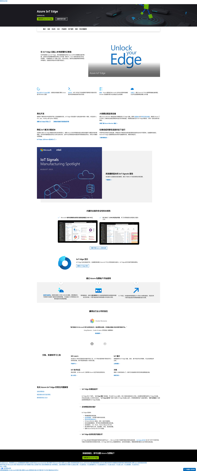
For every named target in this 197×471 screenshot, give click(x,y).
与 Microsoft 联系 (14, 470)
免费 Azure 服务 (65, 463)
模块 (100, 92)
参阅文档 (116, 375)
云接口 (132, 92)
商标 (35, 470)
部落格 (29, 464)
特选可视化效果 (145, 116)
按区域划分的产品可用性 (43, 394)
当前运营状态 (40, 391)
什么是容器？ (128, 464)
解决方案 (107, 463)
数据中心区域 (29, 463)
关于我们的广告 (41, 470)
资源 (76, 29)
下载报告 (108, 180)
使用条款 (31, 470)
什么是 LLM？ (120, 464)
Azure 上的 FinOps (85, 463)
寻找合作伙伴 (20, 464)
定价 (58, 29)
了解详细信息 (103, 137)
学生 (40, 464)
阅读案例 (97, 333)
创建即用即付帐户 (61, 19)
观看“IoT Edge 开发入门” (44, 121)
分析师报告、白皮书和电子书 (60, 464)
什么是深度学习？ (102, 464)
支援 (133, 463)
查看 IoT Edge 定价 (82, 266)
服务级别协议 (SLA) (42, 397)
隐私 (20, 470)
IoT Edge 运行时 (141, 440)
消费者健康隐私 (4, 470)
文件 (25, 464)
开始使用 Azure (13, 463)
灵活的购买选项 (75, 463)
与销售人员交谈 (190, 469)
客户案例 (70, 29)
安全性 (53, 29)
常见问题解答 (83, 29)
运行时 (70, 92)
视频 (69, 464)
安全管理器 (88, 417)
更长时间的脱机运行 (90, 419)
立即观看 (116, 363)
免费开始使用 (47, 295)
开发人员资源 (34, 464)
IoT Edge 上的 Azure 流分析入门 (46, 139)
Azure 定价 (58, 463)
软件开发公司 (3, 464)
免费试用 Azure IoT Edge (45, 19)
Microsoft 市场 (12, 464)
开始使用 (64, 29)
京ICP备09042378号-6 (52, 470)
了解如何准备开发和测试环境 (61, 121)
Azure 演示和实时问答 (140, 463)
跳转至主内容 (3, 1)
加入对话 (73, 375)
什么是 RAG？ (136, 464)
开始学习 (73, 363)
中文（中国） (3, 466)
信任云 (35, 463)
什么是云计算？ (75, 464)
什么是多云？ (83, 464)
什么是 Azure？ (4, 463)
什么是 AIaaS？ (112, 464)
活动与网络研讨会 (46, 464)
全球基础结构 (21, 463)
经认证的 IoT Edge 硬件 (43, 92)
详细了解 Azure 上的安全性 (98, 248)
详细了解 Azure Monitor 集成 (107, 123)
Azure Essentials (42, 463)
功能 (48, 29)
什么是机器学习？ (92, 464)
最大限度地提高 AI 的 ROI (97, 463)
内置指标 (136, 116)
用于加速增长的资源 (115, 463)
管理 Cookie (25, 470)
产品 (53, 463)
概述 (44, 29)
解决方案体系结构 (126, 463)
